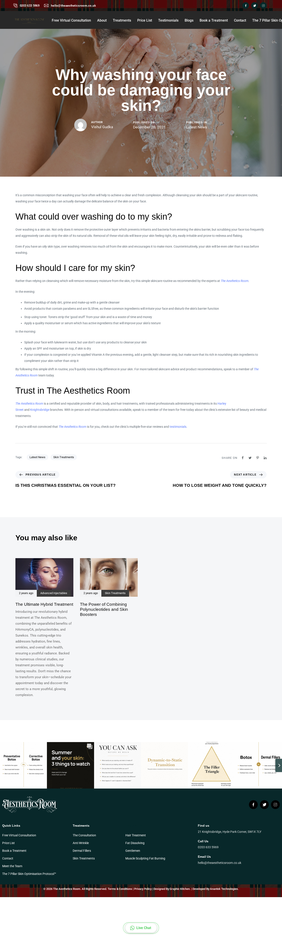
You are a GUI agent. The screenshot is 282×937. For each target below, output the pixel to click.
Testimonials (168, 20)
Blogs (189, 20)
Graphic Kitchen (180, 889)
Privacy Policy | (143, 889)
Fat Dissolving (135, 843)
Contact (240, 20)
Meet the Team (12, 866)
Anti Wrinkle (81, 843)
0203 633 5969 (29, 5)
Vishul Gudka (102, 127)
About (102, 20)
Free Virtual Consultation (71, 20)
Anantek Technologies (224, 889)
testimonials (178, 426)
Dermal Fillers (82, 850)
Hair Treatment (135, 835)
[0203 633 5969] (15, 5)
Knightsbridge (39, 409)
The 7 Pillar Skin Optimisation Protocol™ (29, 874)
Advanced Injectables (53, 593)
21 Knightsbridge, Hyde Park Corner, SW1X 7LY (229, 831)
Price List (144, 20)
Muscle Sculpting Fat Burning (145, 858)
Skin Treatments (63, 457)
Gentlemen (132, 850)
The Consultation (84, 835)
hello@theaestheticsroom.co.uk (73, 5)
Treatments (122, 20)
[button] (141, 928)
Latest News (196, 127)
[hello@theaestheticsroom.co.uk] (46, 5)
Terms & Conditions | (121, 889)
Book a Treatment (214, 20)
